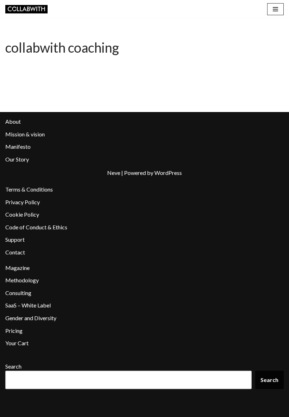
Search (13, 366)
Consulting (18, 292)
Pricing (14, 330)
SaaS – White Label (28, 305)
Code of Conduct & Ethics (36, 227)
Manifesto (18, 146)
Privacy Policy (22, 202)
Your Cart (17, 343)
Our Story (17, 159)
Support (15, 239)
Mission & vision (25, 134)
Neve (113, 172)
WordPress (168, 172)
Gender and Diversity (30, 318)
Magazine (17, 267)
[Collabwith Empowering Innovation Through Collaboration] (26, 9)
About (13, 121)
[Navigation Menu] (275, 9)
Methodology (22, 280)
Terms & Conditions (29, 189)
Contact (15, 252)
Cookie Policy (22, 214)
